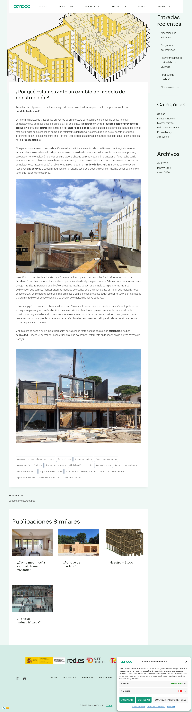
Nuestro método (121, 562)
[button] (186, 661)
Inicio (43, 6)
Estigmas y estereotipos (22, 498)
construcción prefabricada (29, 465)
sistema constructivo (49, 477)
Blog (141, 6)
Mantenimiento (165, 123)
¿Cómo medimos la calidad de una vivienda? (31, 566)
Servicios (87, 677)
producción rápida (26, 477)
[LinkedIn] (25, 679)
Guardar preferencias (170, 700)
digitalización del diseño (80, 465)
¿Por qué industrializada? (29, 620)
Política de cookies (138, 707)
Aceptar (127, 700)
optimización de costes (51, 471)
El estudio (66, 6)
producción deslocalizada (112, 471)
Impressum (171, 707)
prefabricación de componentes (81, 471)
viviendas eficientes (71, 477)
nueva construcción (26, 471)
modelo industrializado (126, 465)
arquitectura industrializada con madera (35, 459)
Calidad (161, 113)
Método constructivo (168, 127)
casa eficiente (64, 459)
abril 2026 (162, 163)
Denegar (144, 700)
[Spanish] (7, 707)
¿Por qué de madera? (71, 564)
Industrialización (166, 118)
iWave (109, 705)
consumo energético (56, 465)
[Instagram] (17, 679)
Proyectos (118, 6)
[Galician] (4, 707)
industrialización (103, 465)
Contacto (163, 6)
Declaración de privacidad (156, 707)
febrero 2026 (164, 167)
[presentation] (32, 542)
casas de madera (83, 459)
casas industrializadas (106, 459)
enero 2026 (163, 172)
